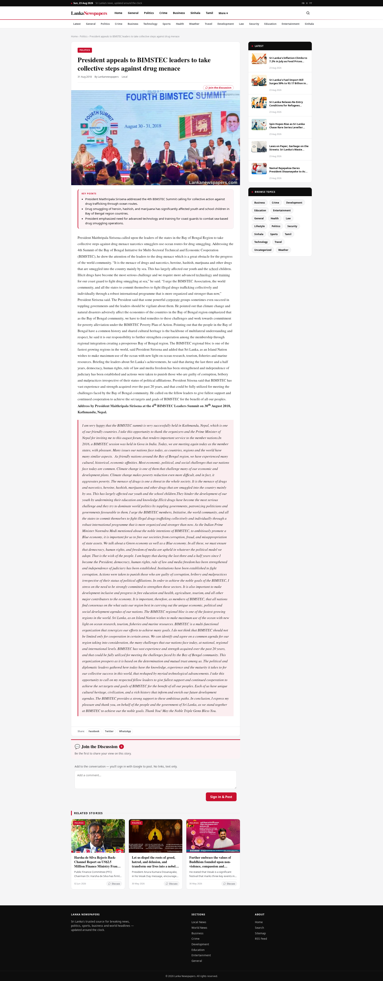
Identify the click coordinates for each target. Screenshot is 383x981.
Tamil (209, 13)
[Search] (308, 13)
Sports (167, 24)
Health (180, 24)
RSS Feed (261, 938)
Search (259, 928)
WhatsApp (125, 731)
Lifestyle (259, 226)
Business (179, 13)
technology (204, 275)
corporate (173, 299)
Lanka (89, 12)
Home (118, 13)
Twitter (109, 731)
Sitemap (260, 933)
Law (241, 24)
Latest (77, 24)
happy (100, 425)
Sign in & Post (221, 797)
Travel (208, 24)
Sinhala (195, 13)
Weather (194, 24)
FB (303, 3)
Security (254, 24)
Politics (149, 13)
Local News (199, 922)
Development (225, 24)
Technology (150, 24)
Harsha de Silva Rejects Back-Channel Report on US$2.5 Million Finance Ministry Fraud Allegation (96, 864)
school (213, 268)
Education (270, 24)
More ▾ (223, 13)
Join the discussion (220, 87)
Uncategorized (262, 249)
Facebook (94, 731)
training (224, 275)
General (133, 13)
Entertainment (290, 24)
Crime (163, 13)
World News (199, 928)
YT (310, 3)
